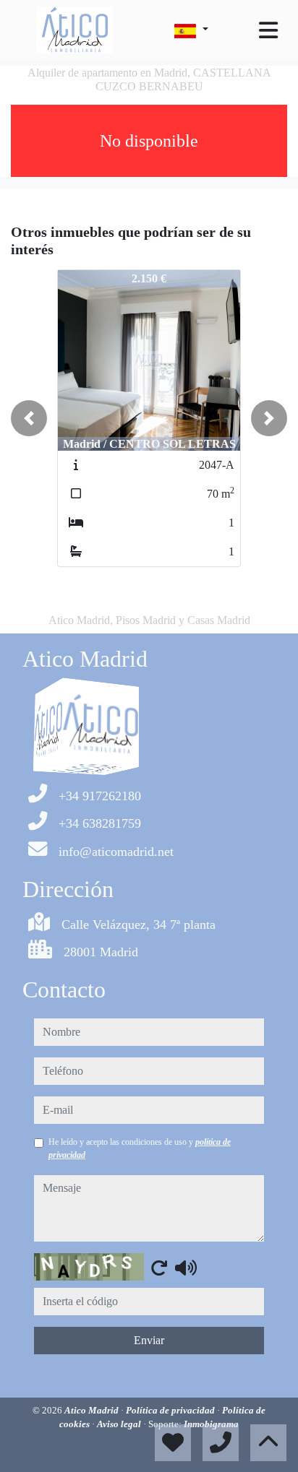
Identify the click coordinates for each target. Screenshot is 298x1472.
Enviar (149, 1340)
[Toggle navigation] (268, 30)
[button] (29, 418)
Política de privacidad (171, 1410)
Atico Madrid (92, 1410)
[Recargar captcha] (159, 1267)
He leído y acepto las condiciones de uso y (139, 1148)
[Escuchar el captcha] (185, 1267)
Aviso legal (120, 1424)
